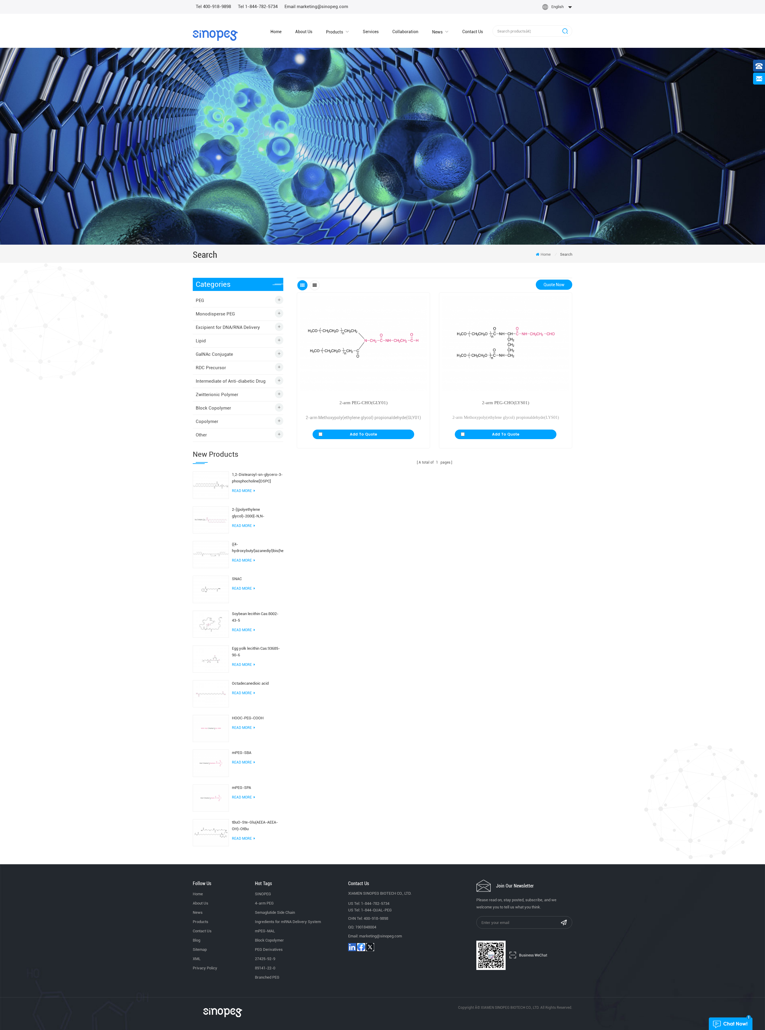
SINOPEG (263, 894)
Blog (196, 940)
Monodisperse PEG (215, 314)
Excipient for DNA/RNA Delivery (228, 327)
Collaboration (405, 31)
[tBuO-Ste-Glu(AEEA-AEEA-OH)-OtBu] (211, 832)
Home (275, 31)
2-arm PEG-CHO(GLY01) (363, 402)
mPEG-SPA (241, 787)
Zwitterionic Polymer (217, 394)
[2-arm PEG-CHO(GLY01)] (363, 343)
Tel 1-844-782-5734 (258, 6)
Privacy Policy (205, 968)
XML (197, 959)
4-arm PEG (264, 903)
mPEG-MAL (265, 931)
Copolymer (207, 421)
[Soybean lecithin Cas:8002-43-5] (211, 623)
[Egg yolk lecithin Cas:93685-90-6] (211, 658)
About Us (303, 31)
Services (371, 31)
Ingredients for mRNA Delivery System (288, 921)
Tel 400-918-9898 (213, 6)
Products (334, 32)
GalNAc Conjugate (214, 354)
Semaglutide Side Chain (275, 912)
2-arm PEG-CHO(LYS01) (505, 402)
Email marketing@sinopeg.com (316, 6)
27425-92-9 (265, 959)
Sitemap (200, 949)
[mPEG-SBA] (211, 763)
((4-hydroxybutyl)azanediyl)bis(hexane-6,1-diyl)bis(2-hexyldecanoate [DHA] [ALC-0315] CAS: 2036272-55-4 (257, 548)
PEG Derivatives (269, 949)
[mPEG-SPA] (211, 797)
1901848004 (365, 927)
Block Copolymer (213, 408)
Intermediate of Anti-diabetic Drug (231, 381)
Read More (242, 491)
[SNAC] (211, 589)
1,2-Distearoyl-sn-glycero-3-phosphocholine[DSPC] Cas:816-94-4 (257, 478)
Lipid (201, 341)
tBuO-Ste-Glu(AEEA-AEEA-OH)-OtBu (255, 825)
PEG (200, 300)
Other (201, 435)
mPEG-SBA (241, 752)
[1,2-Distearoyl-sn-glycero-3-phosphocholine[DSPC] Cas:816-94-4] (211, 484)
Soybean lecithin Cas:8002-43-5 (255, 617)
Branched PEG (267, 977)
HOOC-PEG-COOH (248, 718)
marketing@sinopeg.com (380, 936)
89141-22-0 (265, 968)
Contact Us (472, 31)
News (437, 32)
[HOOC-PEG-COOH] (211, 728)
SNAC (237, 579)
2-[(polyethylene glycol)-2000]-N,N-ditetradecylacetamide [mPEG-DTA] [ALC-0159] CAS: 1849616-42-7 (257, 513)
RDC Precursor (211, 367)
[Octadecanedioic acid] (211, 693)
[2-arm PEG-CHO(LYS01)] (505, 343)
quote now (554, 284)
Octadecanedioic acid (250, 683)
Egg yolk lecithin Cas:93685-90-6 (256, 651)
